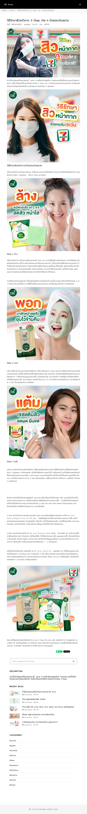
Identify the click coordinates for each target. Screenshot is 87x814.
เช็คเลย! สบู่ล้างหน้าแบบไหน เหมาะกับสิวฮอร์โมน (38, 714)
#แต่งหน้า (13, 740)
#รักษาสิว (13, 755)
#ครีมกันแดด (14, 770)
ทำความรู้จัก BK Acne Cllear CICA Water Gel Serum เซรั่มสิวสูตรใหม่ (48, 707)
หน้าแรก (4, 10)
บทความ (12, 10)
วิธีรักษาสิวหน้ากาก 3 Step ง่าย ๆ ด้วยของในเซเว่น (36, 10)
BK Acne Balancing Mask (40, 533)
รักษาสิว (34, 24)
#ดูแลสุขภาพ (14, 765)
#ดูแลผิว (12, 745)
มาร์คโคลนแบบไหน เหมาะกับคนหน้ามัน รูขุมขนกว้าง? (40, 722)
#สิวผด (12, 760)
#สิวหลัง (12, 785)
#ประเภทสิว (13, 750)
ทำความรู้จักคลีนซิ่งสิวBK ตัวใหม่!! (33, 699)
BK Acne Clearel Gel (42, 551)
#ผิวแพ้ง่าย (13, 775)
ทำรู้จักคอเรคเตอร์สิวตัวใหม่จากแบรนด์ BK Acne (39, 691)
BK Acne (8, 4)
